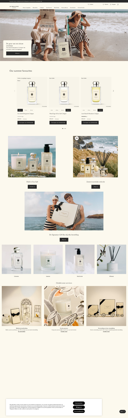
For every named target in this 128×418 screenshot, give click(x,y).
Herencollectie (64, 7)
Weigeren (79, 407)
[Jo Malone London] (14, 7)
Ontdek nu (32, 186)
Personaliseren (79, 411)
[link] (64, 35)
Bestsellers (35, 7)
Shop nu (17, 53)
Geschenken (72, 7)
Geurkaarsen (49, 7)
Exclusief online (81, 7)
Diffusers (111, 276)
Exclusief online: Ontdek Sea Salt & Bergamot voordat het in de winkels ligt (25, 1)
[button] (122, 411)
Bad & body (56, 7)
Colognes (42, 7)
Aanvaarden (78, 403)
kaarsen (48, 276)
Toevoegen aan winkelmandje (26, 122)
